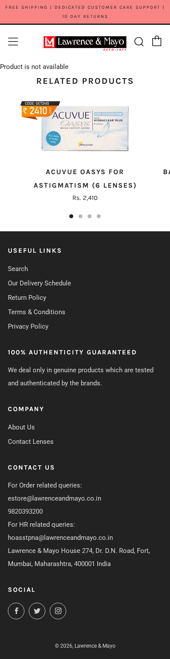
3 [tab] (90, 216)
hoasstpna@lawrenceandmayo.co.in (60, 538)
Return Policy (27, 298)
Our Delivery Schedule (39, 283)
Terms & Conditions (36, 312)
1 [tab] (71, 216)
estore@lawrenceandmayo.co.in (54, 498)
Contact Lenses (31, 442)
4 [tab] (99, 216)
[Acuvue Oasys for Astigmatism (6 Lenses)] (85, 128)
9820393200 (25, 511)
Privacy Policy (28, 326)
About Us (21, 427)
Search (18, 269)
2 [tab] (80, 216)
